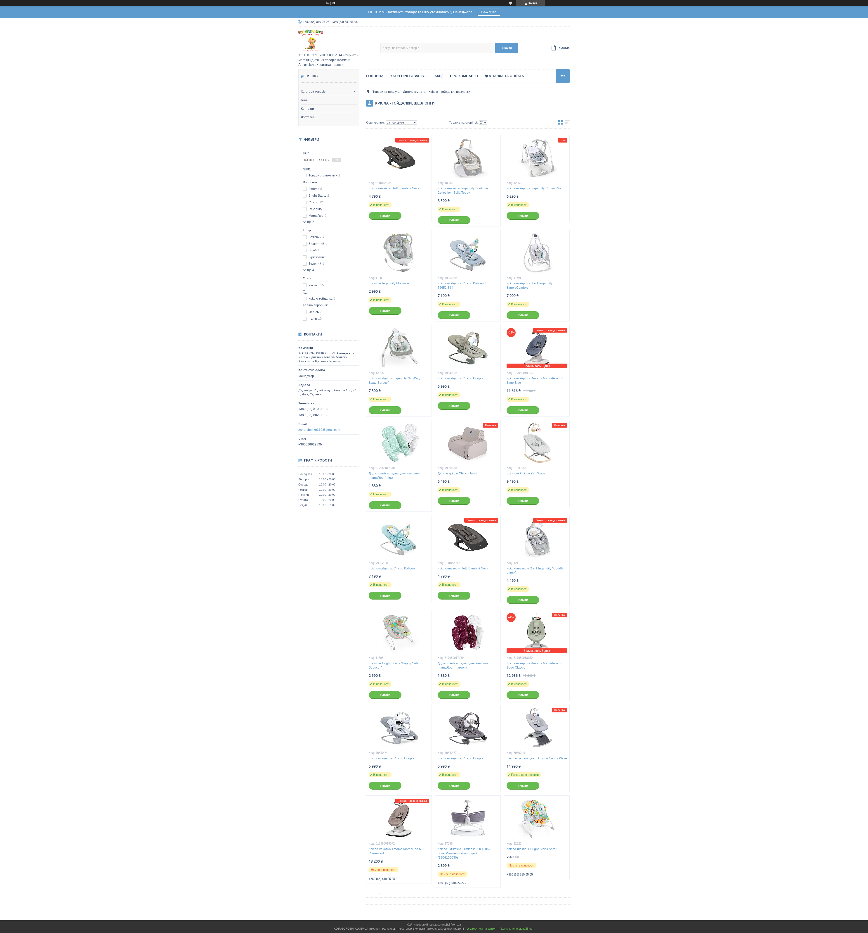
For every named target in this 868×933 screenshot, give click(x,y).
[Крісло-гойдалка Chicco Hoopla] (468, 347)
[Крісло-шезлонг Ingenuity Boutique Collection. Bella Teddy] (468, 157)
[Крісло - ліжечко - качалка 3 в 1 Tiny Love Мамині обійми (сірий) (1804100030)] (468, 818)
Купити (385, 216)
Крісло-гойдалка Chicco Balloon (392, 568)
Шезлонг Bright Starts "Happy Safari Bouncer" (394, 665)
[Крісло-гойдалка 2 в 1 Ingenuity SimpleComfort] (537, 252)
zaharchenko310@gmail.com (319, 429)
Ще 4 (310, 270)
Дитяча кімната (414, 91)
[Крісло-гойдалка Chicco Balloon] (399, 537)
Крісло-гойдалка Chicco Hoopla (460, 378)
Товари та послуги (386, 91)
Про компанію (464, 76)
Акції (304, 100)
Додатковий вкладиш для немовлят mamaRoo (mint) (395, 475)
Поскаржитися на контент (481, 928)
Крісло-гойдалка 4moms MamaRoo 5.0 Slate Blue (535, 380)
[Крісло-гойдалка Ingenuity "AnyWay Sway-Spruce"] (399, 347)
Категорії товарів (313, 91)
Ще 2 (310, 222)
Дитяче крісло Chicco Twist (457, 473)
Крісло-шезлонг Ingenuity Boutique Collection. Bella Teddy (463, 190)
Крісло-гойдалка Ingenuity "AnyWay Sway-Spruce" (394, 380)
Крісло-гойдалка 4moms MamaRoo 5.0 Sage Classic (535, 665)
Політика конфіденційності (517, 928)
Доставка (307, 117)
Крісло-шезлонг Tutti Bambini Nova (394, 188)
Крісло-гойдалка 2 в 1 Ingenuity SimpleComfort (529, 285)
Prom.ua (456, 924)
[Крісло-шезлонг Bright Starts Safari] (537, 818)
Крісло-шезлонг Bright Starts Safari (532, 849)
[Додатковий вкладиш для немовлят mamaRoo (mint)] (399, 442)
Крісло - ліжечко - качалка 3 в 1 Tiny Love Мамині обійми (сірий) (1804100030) (464, 853)
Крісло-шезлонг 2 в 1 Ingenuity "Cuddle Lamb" (535, 570)
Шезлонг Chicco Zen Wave (526, 473)
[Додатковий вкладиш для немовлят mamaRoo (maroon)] (468, 632)
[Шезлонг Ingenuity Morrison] (399, 252)
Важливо (488, 12)
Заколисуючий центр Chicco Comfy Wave (537, 758)
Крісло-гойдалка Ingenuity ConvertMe (534, 188)
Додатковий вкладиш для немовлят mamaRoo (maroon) (464, 665)
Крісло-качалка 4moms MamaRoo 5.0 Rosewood (396, 851)
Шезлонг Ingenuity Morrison (389, 283)
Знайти (507, 48)
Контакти (307, 108)
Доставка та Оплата (504, 76)
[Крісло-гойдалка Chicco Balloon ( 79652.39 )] (468, 252)
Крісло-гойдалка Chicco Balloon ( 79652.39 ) (462, 285)
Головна (375, 76)
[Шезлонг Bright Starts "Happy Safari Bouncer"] (399, 632)
